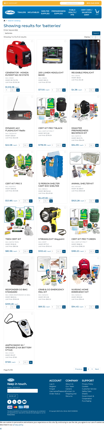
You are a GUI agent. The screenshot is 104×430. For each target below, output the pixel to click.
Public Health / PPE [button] (72, 12)
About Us (69, 384)
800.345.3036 (93, 3)
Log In (51, 384)
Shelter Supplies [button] (45, 12)
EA (12, 90)
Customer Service (89, 389)
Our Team (70, 386)
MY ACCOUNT (11, 3)
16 (92, 37)
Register (52, 386)
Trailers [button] (21, 12)
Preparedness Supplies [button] (58, 12)
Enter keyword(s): (11, 30)
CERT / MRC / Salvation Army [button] (86, 12)
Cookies (85, 386)
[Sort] (97, 37)
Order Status (54, 394)
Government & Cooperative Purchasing (88, 398)
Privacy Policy (87, 384)
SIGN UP (12, 396)
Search (96, 33)
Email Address (13, 388)
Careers (69, 389)
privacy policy (18, 425)
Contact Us (70, 391)
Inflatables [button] (33, 12)
